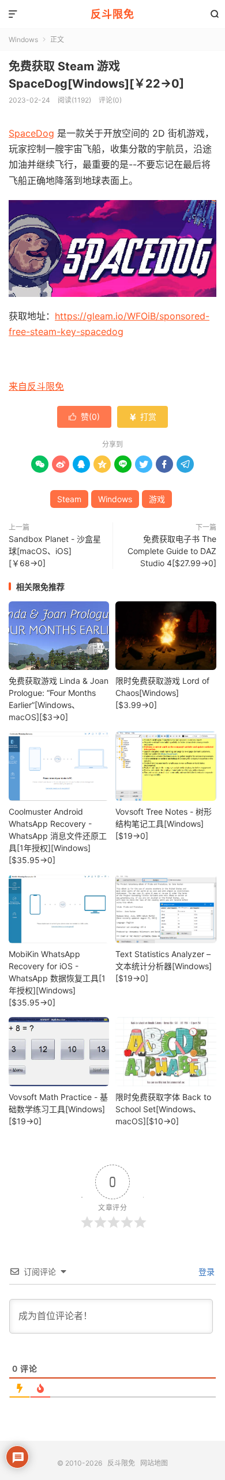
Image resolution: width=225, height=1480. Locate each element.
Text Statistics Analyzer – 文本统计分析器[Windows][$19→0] (163, 966)
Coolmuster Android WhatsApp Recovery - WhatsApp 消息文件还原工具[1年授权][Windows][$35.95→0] (58, 836)
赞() (84, 416)
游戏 (157, 499)
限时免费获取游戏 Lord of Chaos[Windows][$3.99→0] (162, 693)
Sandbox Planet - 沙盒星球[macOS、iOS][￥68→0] (55, 551)
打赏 (142, 416)
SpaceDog (31, 133)
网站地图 (154, 1463)
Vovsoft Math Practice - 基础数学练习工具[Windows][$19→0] (58, 1109)
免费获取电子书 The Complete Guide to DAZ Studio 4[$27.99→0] (171, 551)
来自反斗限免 (36, 386)
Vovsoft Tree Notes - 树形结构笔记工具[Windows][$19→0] (163, 824)
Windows (23, 39)
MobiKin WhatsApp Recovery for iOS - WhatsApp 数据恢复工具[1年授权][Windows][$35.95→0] (57, 978)
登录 (205, 1271)
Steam (69, 499)
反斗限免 (112, 14)
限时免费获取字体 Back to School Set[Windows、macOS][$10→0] (163, 1109)
